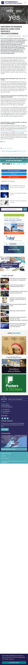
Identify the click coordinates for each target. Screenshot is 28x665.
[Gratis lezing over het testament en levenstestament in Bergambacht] (4, 281)
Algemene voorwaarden (6, 453)
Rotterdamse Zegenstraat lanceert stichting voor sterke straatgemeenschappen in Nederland (18, 319)
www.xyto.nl (6, 413)
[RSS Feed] (7, 418)
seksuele (9, 148)
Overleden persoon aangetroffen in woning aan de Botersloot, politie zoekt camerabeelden (18, 325)
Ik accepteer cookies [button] (14, 662)
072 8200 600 (6, 409)
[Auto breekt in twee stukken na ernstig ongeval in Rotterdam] (4, 287)
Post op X (14, 174)
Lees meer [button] (11, 659)
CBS (26, 36)
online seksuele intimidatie (6, 131)
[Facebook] (2, 418)
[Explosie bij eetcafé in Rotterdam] (4, 313)
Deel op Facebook (15, 170)
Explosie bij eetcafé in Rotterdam (17, 310)
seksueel (4, 148)
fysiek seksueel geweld (20, 131)
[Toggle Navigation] (25, 3)
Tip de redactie (15, 177)
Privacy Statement (5, 458)
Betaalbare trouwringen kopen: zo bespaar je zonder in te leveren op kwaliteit (18, 299)
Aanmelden (5, 429)
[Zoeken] (25, 209)
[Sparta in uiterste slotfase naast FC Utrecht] (4, 306)
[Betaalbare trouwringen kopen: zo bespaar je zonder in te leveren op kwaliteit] (4, 300)
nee (12, 148)
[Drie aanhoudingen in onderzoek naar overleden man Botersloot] (4, 294)
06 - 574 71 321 (19, 164)
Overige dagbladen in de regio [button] (8, 449)
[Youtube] (5, 418)
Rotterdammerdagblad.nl (11, 2)
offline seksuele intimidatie (20, 129)
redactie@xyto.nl (6, 411)
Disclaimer (3, 455)
